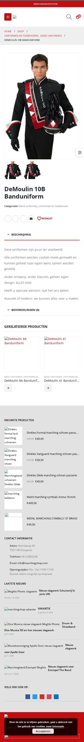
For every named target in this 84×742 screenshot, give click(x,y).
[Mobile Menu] (7, 17)
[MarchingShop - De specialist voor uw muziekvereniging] (25, 17)
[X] (65, 3)
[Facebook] (59, 3)
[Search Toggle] (69, 17)
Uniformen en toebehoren (53, 206)
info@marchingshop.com (33, 563)
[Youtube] (71, 3)
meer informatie (55, 726)
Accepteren (43, 731)
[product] (22, 354)
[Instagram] (77, 3)
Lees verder (8, 388)
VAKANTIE (44, 608)
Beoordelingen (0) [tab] (25, 310)
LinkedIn (23, 218)
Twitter (15, 218)
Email (31, 218)
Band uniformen (28, 206)
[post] (20, 591)
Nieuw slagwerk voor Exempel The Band (61, 668)
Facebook (7, 218)
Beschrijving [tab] (21, 234)
